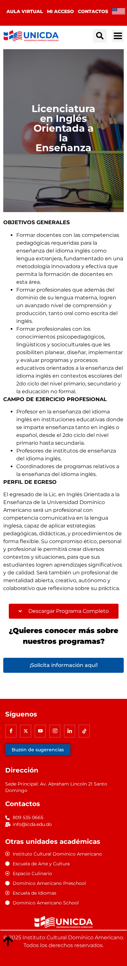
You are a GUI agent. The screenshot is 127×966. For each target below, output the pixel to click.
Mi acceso (60, 11)
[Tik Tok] (84, 731)
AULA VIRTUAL (25, 11)
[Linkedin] (69, 731)
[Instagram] (55, 731)
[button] (100, 36)
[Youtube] (40, 731)
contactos (93, 11)
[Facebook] (11, 731)
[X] (25, 731)
